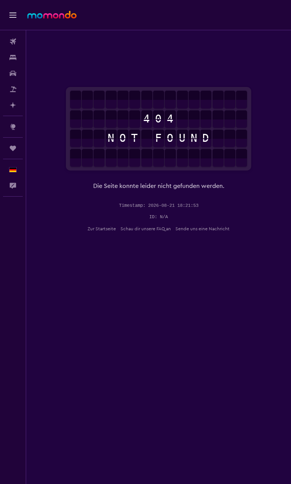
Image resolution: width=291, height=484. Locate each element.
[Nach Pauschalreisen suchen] (13, 89)
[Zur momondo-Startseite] (52, 15)
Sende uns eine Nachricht (202, 228)
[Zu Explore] (13, 126)
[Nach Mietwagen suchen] (13, 73)
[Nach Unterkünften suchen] (13, 57)
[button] (13, 15)
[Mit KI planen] (13, 105)
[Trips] (13, 148)
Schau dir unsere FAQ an (145, 228)
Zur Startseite (102, 228)
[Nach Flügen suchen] (13, 41)
